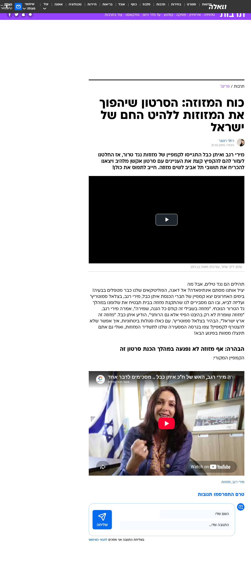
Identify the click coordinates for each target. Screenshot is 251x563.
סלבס (147, 4)
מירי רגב (238, 482)
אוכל (121, 4)
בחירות (176, 4)
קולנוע (168, 15)
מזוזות (226, 482)
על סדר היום (152, 15)
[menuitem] (188, 6)
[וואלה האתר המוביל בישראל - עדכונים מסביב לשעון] (217, 6)
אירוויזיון (195, 15)
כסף (134, 4)
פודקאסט (132, 15)
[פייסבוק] (10, 15)
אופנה (58, 4)
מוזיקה (181, 15)
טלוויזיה (209, 15)
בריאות (107, 4)
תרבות (160, 4)
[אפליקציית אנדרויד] (30, 15)
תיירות (92, 4)
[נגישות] (7, 6)
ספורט (191, 4)
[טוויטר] (16, 15)
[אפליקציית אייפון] (23, 15)
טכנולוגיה (75, 4)
